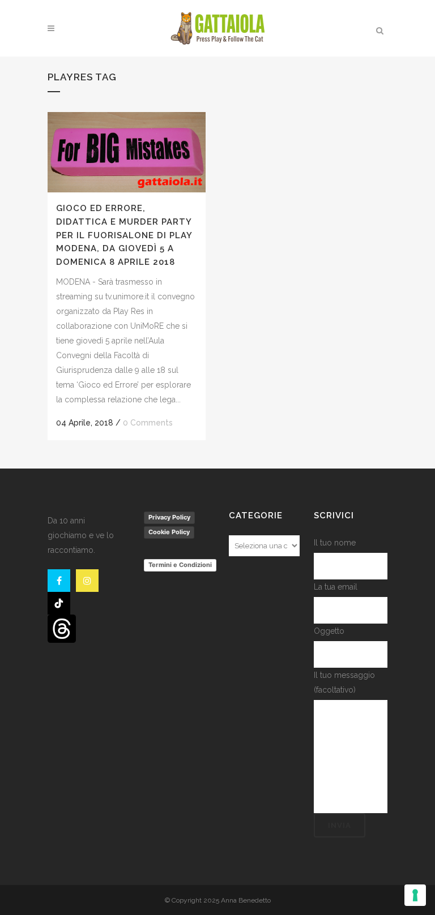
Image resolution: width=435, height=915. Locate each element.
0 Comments (148, 422)
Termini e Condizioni (180, 565)
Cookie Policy (169, 532)
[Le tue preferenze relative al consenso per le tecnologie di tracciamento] (415, 895)
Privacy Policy (169, 517)
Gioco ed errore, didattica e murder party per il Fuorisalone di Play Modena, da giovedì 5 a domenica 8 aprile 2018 (124, 235)
